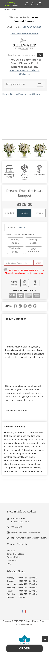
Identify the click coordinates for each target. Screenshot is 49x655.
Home (5, 94)
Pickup (22, 228)
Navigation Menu (15, 84)
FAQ (9, 564)
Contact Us (12, 560)
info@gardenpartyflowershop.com (26, 532)
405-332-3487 (32, 27)
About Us (11, 550)
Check (38, 263)
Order (24, 648)
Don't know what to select (25, 33)
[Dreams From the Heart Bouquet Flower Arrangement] (9, 150)
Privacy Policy (13, 557)
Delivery (11, 228)
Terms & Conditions (15, 554)
